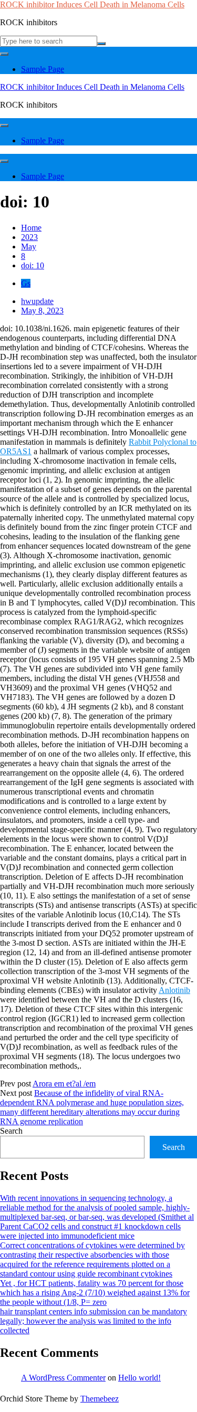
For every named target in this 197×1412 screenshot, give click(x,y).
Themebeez (99, 1398)
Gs (25, 283)
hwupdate (37, 301)
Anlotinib (174, 990)
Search (11, 1130)
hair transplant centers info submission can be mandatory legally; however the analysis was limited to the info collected (93, 1321)
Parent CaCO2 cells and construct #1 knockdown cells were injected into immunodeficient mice (90, 1231)
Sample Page (42, 69)
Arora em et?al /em (64, 1083)
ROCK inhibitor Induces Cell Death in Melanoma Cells (92, 4)
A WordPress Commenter (63, 1377)
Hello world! (139, 1377)
